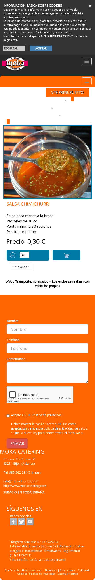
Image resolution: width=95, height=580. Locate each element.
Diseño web (12, 570)
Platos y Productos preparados (35, 100)
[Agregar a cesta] (66, 255)
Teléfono (13, 340)
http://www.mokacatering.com (25, 486)
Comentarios (16, 359)
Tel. (22, 472)
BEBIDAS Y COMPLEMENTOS (28, 108)
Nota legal (51, 570)
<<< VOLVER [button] (20, 266)
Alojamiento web (32, 570)
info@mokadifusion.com (20, 481)
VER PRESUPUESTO (67, 92)
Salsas (68, 115)
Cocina (62, 573)
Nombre (13, 321)
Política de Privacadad (42, 573)
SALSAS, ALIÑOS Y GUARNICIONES (32, 115)
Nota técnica (67, 570)
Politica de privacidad (47, 415)
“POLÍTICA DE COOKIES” (58, 36)
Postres (73, 573)
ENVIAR (17, 443)
